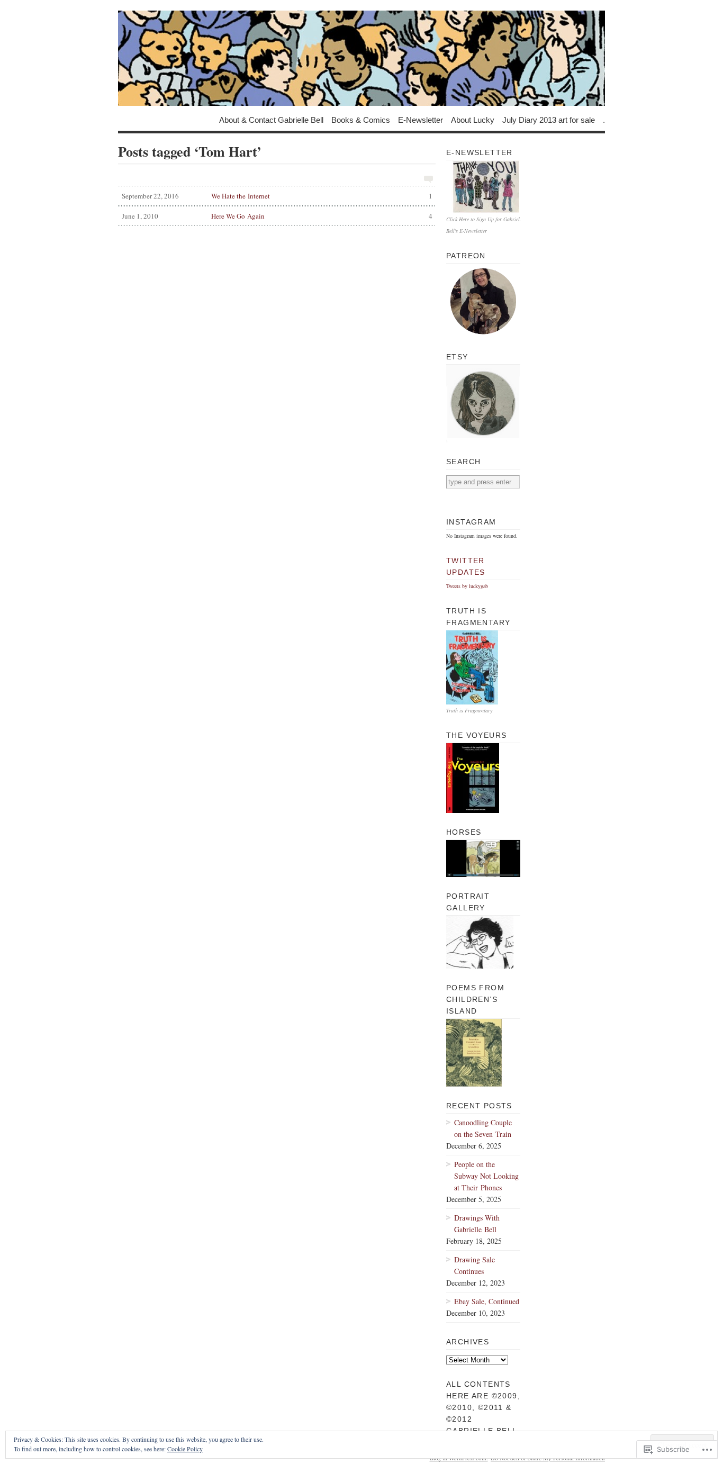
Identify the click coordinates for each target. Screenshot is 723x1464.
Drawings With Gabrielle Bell (477, 1223)
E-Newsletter (420, 119)
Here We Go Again (277, 216)
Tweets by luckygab (467, 586)
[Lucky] (361, 58)
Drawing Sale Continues (474, 1265)
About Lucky (472, 119)
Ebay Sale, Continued (486, 1301)
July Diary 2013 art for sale (548, 119)
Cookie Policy (185, 1448)
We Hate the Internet (277, 196)
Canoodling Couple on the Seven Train (483, 1128)
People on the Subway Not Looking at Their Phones (486, 1175)
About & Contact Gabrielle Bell (271, 119)
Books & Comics (360, 119)
